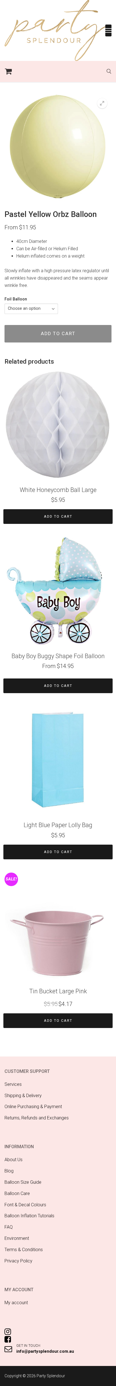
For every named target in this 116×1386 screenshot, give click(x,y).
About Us (14, 1159)
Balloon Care (17, 1193)
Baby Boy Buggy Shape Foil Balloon (58, 656)
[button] (102, 103)
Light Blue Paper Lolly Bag (58, 825)
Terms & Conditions (24, 1249)
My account (16, 1302)
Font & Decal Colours (25, 1204)
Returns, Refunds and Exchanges (37, 1118)
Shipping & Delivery (23, 1095)
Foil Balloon (16, 299)
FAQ (9, 1227)
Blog (9, 1171)
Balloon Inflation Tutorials (29, 1215)
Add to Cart (58, 516)
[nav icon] (108, 30)
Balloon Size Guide (23, 1182)
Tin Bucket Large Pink (58, 991)
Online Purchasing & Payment (33, 1106)
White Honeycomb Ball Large (58, 489)
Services (13, 1084)
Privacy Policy (18, 1261)
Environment (17, 1238)
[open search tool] (108, 71)
